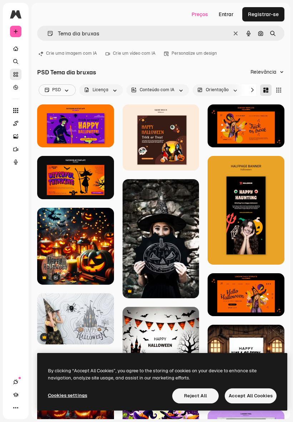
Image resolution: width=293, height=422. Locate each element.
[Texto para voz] (15, 162)
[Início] (15, 48)
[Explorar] (15, 87)
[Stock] (15, 74)
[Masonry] (266, 90)
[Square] (278, 90)
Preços (200, 14)
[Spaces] (15, 123)
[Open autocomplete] (47, 33)
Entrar (226, 14)
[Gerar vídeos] (15, 149)
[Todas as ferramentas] (15, 110)
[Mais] (15, 407)
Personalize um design (194, 53)
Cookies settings (67, 395)
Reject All (195, 396)
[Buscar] (15, 61)
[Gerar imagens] (15, 136)
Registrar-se (263, 14)
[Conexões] (15, 382)
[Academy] (15, 395)
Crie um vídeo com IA (134, 53)
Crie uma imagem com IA (71, 53)
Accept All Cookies (251, 396)
